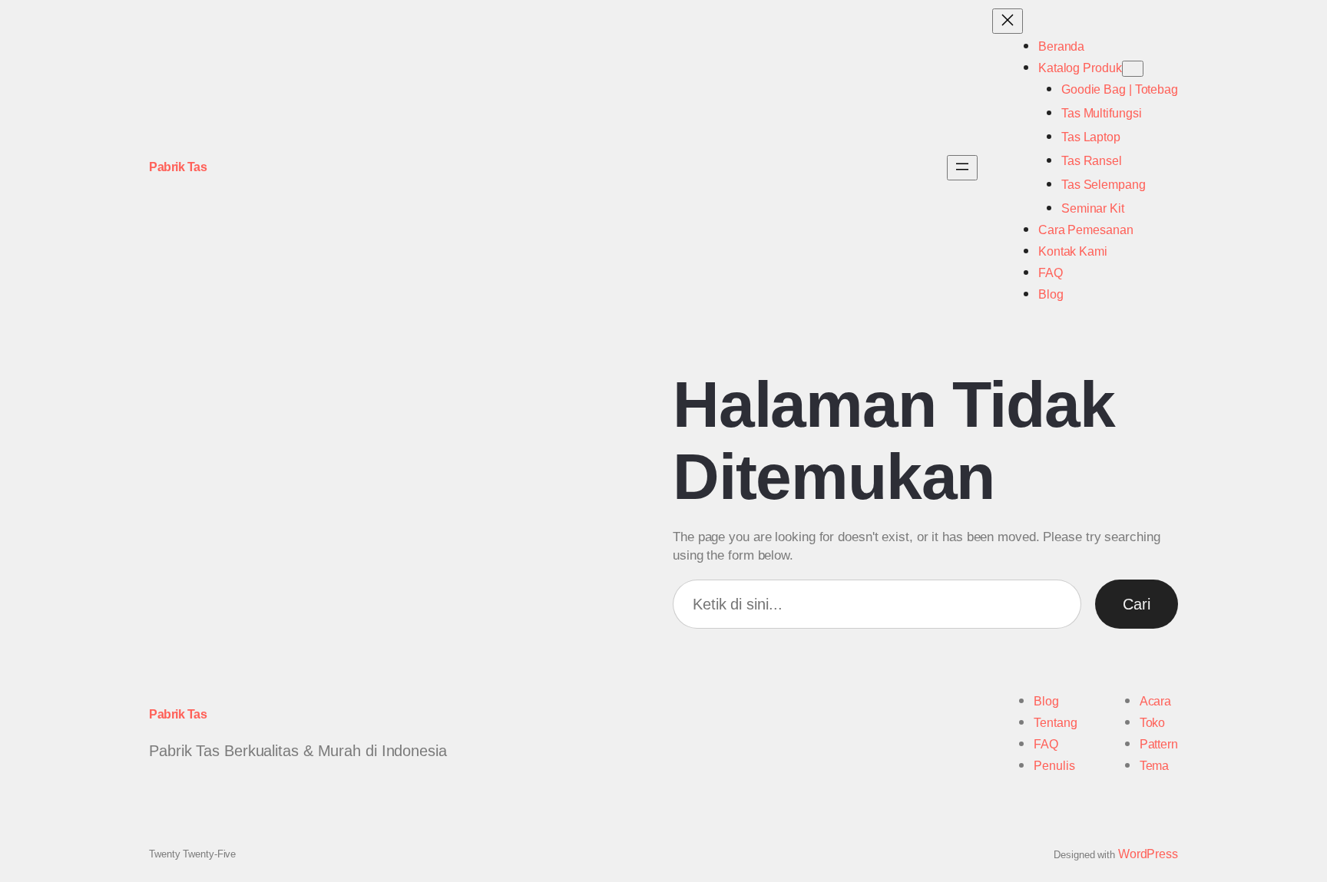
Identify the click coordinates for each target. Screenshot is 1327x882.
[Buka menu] (962, 167)
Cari (1136, 604)
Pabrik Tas (178, 166)
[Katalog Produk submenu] (1132, 69)
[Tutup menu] (1007, 21)
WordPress (1148, 854)
